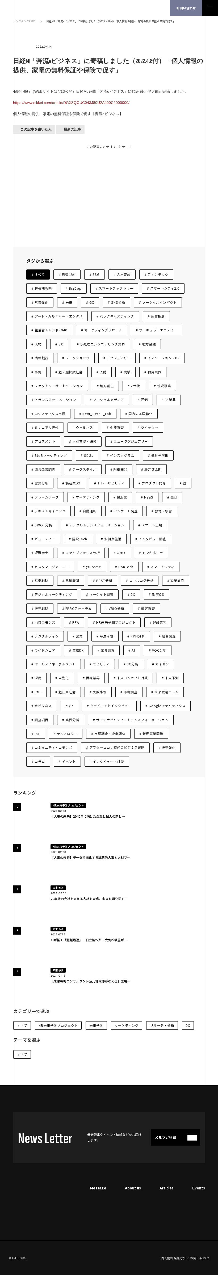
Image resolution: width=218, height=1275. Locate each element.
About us (133, 1187)
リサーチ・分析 (162, 1025)
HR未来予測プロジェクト (58, 1025)
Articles (167, 1187)
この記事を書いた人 (36, 129)
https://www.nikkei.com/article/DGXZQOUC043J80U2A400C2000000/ (71, 102)
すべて (22, 1025)
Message (98, 1187)
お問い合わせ (186, 8)
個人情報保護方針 (173, 1258)
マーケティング (127, 1025)
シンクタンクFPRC (24, 21)
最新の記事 (72, 129)
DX (188, 1025)
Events (198, 1187)
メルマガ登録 (165, 1137)
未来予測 (96, 1025)
